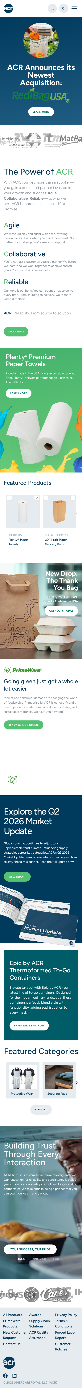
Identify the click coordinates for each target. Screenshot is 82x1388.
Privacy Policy (66, 1315)
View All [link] (41, 1109)
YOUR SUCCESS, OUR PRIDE (30, 1249)
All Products (12, 1315)
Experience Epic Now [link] (29, 1025)
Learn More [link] (41, 111)
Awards (35, 1315)
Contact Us (11, 1344)
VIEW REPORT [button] (17, 876)
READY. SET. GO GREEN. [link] (23, 725)
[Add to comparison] (9, 497)
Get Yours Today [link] (61, 610)
